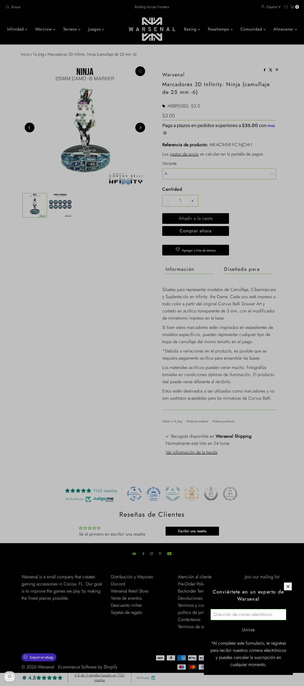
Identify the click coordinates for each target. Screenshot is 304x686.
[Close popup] (288, 586)
